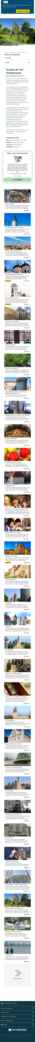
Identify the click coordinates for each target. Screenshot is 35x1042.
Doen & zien (25, 52)
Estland (12, 52)
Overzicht (8, 58)
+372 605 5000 (17, 144)
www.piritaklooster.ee (18, 142)
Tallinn (18, 52)
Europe (6, 52)
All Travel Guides (9, 1003)
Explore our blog (22, 11)
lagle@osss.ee (15, 147)
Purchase (16, 180)
